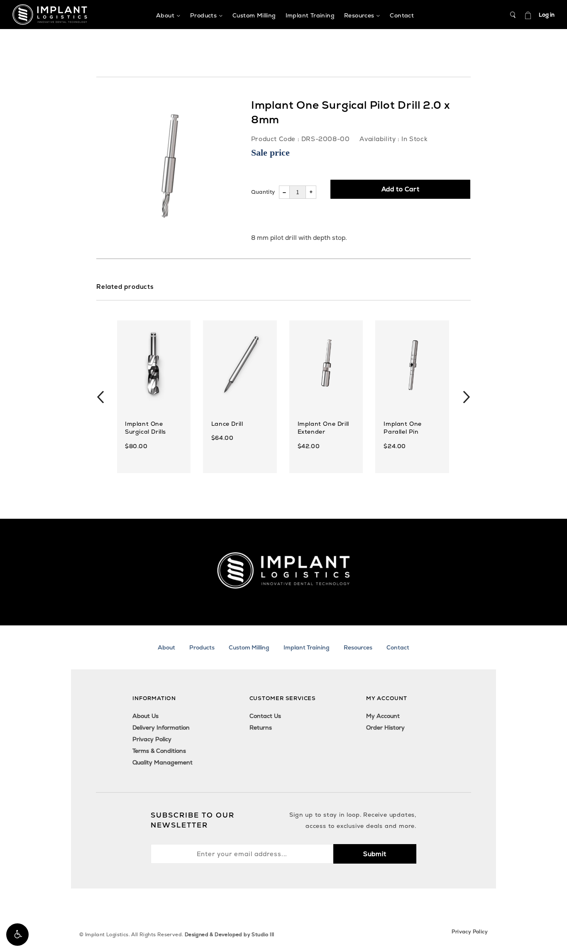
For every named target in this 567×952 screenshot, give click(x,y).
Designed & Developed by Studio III (229, 934)
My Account (383, 716)
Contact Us (265, 716)
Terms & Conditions (159, 750)
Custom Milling (249, 647)
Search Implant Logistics (513, 15)
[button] (17, 934)
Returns (260, 727)
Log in (547, 14)
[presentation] (100, 396)
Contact (397, 647)
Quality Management (162, 762)
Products (202, 647)
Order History (385, 727)
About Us (145, 716)
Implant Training (307, 647)
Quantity (263, 191)
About (166, 647)
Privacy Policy (151, 739)
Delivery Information (161, 727)
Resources (358, 647)
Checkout (528, 15)
